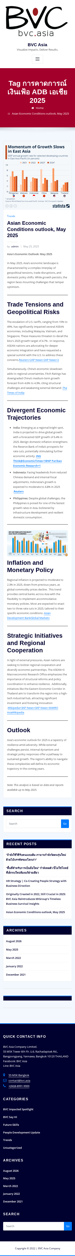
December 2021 (16, 974)
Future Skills (11, 1125)
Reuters (19, 491)
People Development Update (21, 1132)
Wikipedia (18, 712)
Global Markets (40, 618)
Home (40, 108)
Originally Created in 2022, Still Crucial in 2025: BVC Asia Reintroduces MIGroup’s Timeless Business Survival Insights (36, 899)
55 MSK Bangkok (19, 1075)
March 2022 (13, 958)
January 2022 (14, 966)
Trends (11, 216)
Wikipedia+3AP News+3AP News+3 (29, 708)
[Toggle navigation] (37, 59)
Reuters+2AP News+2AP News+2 (39, 360)
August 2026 (13, 941)
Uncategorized (12, 1148)
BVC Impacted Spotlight (18, 1109)
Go (65, 823)
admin (13, 246)
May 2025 (12, 949)
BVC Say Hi (10, 1117)
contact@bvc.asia (19, 1080)
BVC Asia (37, 44)
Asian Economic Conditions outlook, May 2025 (40, 113)
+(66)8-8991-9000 (19, 1086)
